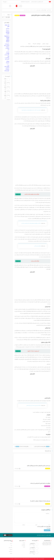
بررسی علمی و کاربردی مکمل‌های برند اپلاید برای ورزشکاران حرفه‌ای (38, 465)
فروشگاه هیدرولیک (7, 62)
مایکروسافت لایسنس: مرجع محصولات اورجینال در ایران (6, 46)
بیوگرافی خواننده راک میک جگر (24, 446)
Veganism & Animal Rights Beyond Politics (6, 39)
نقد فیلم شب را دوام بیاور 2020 (5, 83)
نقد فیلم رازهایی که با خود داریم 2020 (5, 95)
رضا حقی (44, 43)
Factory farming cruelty (7, 32)
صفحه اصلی (49, 10)
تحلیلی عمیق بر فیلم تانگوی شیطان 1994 (5, 91)
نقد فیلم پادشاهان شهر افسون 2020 (5, 87)
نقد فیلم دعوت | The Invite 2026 (29, 1)
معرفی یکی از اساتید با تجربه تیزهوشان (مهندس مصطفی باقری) (31, 110)
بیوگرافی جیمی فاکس (37, 246)
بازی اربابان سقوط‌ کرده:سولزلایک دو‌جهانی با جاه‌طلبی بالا (40, 501)
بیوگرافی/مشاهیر (43, 10)
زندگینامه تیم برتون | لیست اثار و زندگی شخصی (33, 405)
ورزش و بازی (38, 10)
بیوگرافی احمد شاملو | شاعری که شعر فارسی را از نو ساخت (40, 483)
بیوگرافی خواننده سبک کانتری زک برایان (39, 446)
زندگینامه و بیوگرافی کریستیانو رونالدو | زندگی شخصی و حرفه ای (31, 223)
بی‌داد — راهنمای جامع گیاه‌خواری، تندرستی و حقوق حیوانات (6, 67)
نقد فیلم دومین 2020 (5, 78)
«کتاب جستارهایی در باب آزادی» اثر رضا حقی (41, 1)
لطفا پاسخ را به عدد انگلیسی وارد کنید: (43, 526)
